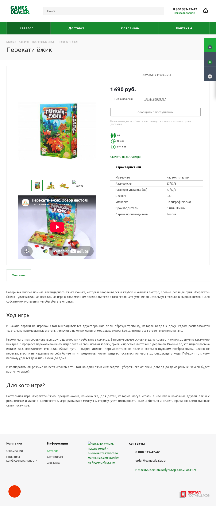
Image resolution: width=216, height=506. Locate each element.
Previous (26, 186)
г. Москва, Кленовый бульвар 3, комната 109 (165, 470)
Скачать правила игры (125, 156)
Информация (57, 443)
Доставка (53, 462)
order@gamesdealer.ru (150, 460)
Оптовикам (55, 456)
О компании (14, 451)
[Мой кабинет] (205, 10)
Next (88, 186)
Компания (14, 443)
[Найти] (159, 11)
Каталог (52, 451)
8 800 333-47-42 (185, 9)
